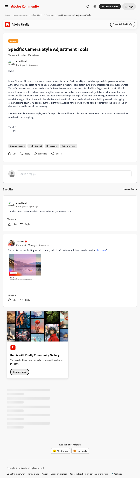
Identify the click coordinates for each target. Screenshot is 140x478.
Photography (51, 146)
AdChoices (118, 474)
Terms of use (33, 474)
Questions (50, 15)
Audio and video (68, 146)
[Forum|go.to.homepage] (25, 6)
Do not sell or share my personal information (88, 474)
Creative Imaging (17, 146)
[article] (70, 214)
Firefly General (35, 146)
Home (7, 15)
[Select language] (95, 6)
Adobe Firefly (37, 15)
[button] (6, 7)
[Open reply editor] (70, 174)
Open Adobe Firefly (122, 24)
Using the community (16, 474)
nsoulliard (21, 61)
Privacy (44, 474)
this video (101, 250)
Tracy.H (20, 241)
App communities (20, 15)
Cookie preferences (59, 474)
